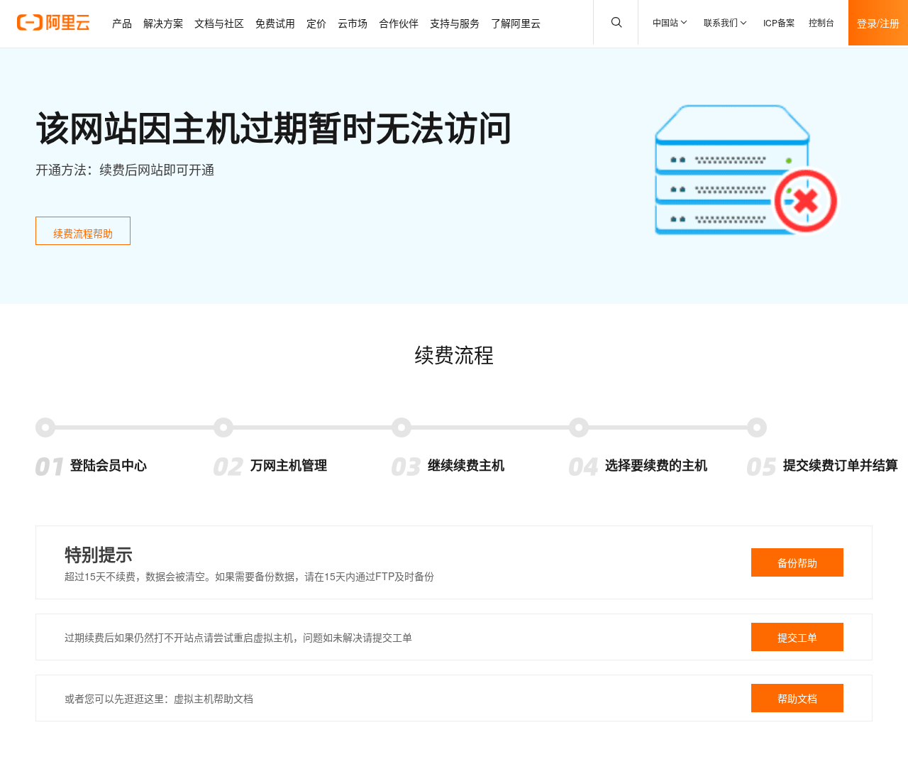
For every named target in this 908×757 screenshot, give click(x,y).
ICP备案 (778, 22)
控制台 (821, 22)
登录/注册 (878, 23)
